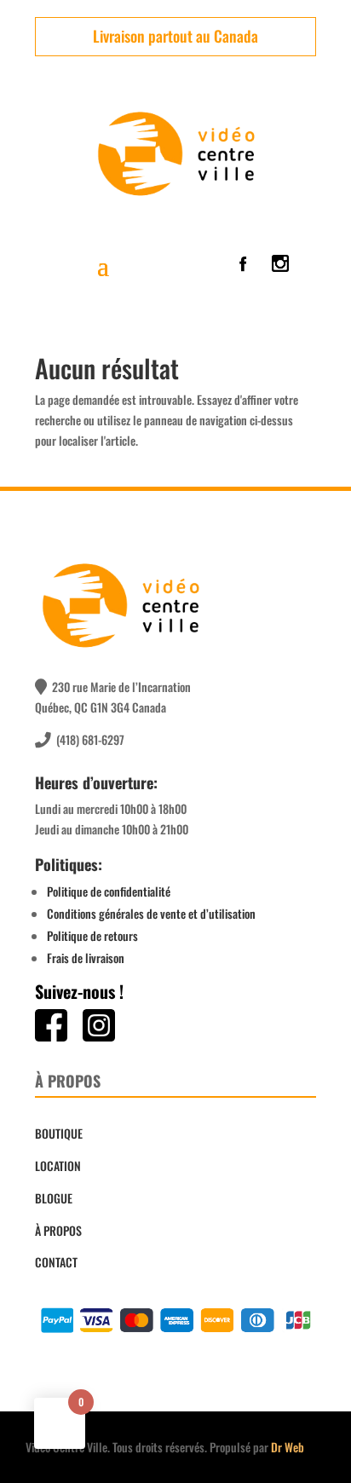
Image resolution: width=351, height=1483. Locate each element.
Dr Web (287, 1447)
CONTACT (56, 1262)
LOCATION (58, 1165)
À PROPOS (58, 1230)
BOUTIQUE (59, 1133)
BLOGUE (53, 1198)
